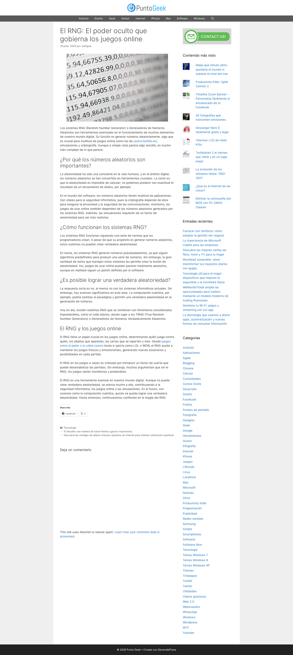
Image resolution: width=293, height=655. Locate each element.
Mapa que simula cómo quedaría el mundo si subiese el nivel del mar (212, 69)
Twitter (187, 586)
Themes (188, 570)
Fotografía (190, 415)
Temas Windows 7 (195, 555)
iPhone (155, 18)
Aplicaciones (191, 352)
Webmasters (191, 607)
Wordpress (190, 622)
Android (83, 18)
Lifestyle (188, 467)
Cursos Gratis (192, 384)
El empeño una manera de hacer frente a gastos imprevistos (98, 431)
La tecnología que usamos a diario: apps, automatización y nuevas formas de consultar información (206, 319)
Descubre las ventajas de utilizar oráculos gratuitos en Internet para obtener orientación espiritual (119, 435)
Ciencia (188, 373)
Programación (192, 508)
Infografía (189, 446)
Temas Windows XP (196, 565)
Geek (112, 18)
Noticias (188, 493)
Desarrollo (190, 389)
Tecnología (70, 427)
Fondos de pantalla (196, 410)
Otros (186, 498)
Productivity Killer (195, 503)
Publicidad (190, 513)
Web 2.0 (188, 601)
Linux (186, 472)
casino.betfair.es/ (145, 141)
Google (187, 430)
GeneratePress (167, 649)
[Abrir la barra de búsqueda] (212, 18)
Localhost (189, 477)
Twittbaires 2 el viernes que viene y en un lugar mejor (211, 157)
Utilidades (190, 591)
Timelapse (190, 575)
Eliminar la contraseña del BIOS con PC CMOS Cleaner (213, 203)
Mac (168, 18)
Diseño (98, 18)
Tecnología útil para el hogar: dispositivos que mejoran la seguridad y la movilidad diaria (204, 278)
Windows (199, 18)
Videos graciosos (194, 596)
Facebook (189, 399)
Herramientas (192, 435)
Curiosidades (192, 378)
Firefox (187, 404)
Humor (125, 18)
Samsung (189, 524)
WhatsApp (190, 612)
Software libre (192, 544)
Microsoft (189, 487)
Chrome (188, 368)
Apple (187, 358)
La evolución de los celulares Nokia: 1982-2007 (211, 174)
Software (182, 18)
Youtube (188, 632)
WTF (186, 627)
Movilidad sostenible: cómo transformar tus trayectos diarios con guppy (205, 264)
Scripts (187, 529)
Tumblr (187, 581)
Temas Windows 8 (195, 560)
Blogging (188, 363)
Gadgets (188, 420)
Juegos (188, 461)
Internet (140, 18)
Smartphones (192, 534)
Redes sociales (193, 518)
